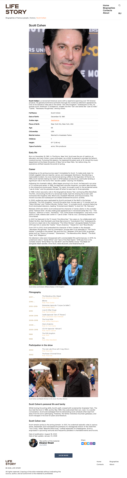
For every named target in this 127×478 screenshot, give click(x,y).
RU (119, 13)
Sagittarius (55, 120)
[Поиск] (119, 5)
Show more (63, 455)
